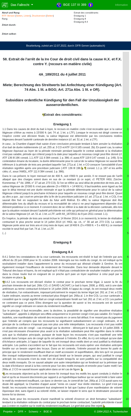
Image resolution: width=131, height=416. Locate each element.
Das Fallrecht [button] (19, 5)
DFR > (22, 411)
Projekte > (9, 411)
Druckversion (38, 15)
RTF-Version (8, 15)
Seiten (19, 15)
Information (121, 5)
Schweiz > (35, 411)
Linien (27, 15)
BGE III (48, 411)
